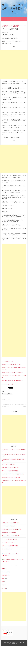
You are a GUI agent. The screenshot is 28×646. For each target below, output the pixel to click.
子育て (3, 578)
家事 (3, 581)
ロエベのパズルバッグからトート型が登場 (11, 477)
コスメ (3, 568)
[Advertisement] (14, 64)
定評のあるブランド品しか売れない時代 (10, 467)
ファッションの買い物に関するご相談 (10, 470)
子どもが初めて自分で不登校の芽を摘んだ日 (11, 529)
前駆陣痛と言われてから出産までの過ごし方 (7, 405)
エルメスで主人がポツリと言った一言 (11, 364)
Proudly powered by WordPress (10, 642)
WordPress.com (14, 643)
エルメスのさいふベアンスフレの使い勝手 (12, 372)
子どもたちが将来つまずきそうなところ (10, 535)
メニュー (15, 19)
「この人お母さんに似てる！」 (8, 542)
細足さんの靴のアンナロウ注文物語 (20, 405)
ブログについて (5, 575)
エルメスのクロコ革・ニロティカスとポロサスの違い (13, 474)
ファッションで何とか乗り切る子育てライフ (14, 8)
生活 (3, 585)
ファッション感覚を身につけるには (9, 539)
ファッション (8, 399)
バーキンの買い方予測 (7, 361)
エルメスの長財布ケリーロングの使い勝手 (12, 380)
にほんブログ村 (5, 555)
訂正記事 (4, 588)
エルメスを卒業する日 (7, 384)
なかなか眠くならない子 (7, 549)
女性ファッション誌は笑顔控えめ (9, 532)
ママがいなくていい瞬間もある (8, 464)
